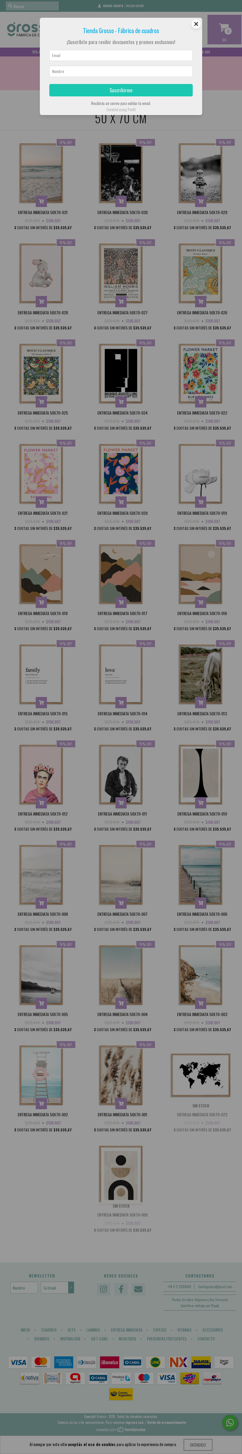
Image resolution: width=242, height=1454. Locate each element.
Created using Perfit (121, 109)
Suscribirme (121, 90)
